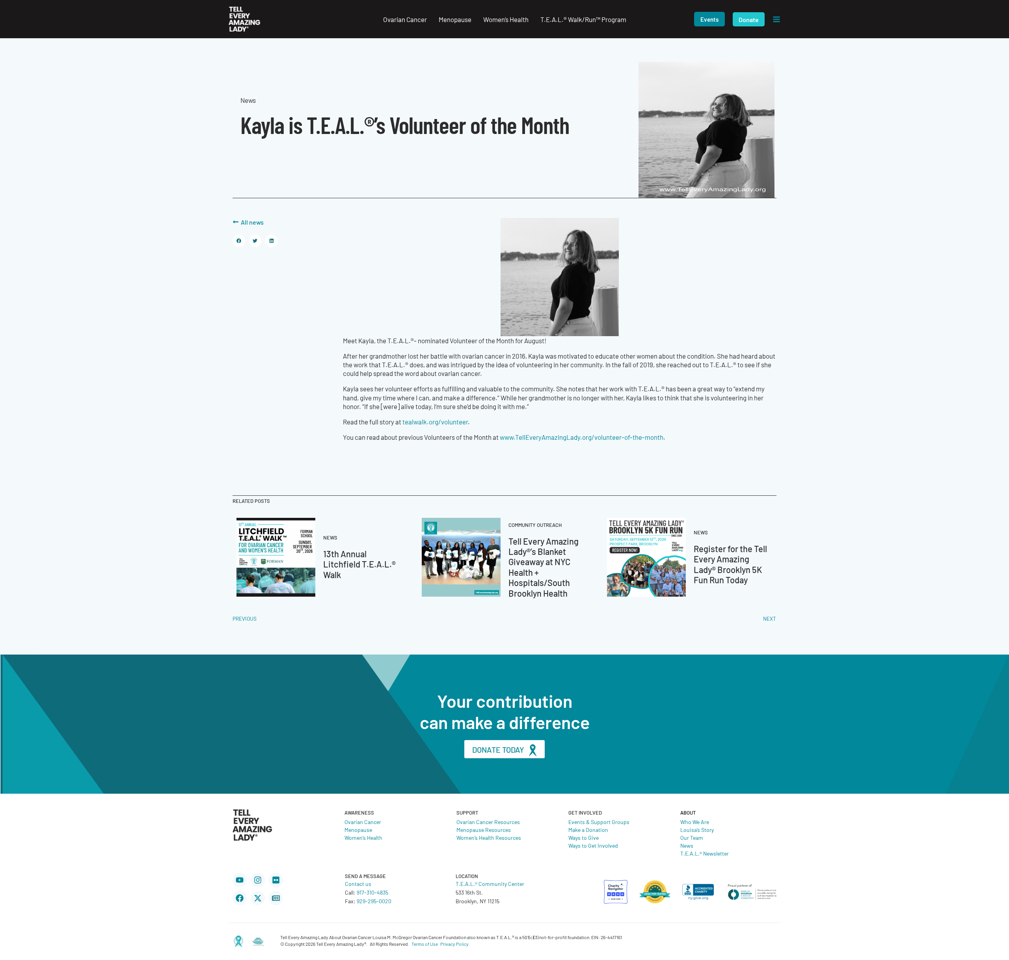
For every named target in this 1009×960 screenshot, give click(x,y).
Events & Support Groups (598, 821)
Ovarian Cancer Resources (488, 821)
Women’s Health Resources (488, 837)
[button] (709, 19)
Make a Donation (588, 829)
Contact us (358, 883)
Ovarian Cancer (362, 821)
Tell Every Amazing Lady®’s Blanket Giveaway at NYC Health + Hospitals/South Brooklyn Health (543, 567)
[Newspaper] (276, 898)
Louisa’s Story (697, 829)
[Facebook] (240, 898)
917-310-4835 (372, 892)
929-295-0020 (374, 900)
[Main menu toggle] (776, 19)
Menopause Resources (483, 829)
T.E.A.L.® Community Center (490, 883)
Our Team (691, 837)
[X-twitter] (258, 898)
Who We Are (694, 821)
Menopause (358, 829)
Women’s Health (363, 837)
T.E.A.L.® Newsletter (704, 853)
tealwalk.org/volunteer (435, 421)
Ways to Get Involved (593, 845)
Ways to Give (583, 837)
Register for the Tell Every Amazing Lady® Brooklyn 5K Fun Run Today (730, 564)
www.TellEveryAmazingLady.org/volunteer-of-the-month (581, 437)
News (686, 845)
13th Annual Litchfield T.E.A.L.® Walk (359, 564)
